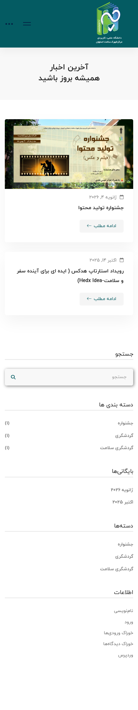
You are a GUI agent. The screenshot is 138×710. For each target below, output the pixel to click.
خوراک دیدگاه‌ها (118, 644)
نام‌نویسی (123, 611)
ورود (129, 622)
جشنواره (69, 423)
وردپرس (125, 655)
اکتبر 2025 (122, 502)
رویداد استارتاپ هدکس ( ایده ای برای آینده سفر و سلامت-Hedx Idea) (70, 276)
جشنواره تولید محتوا (101, 207)
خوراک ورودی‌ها (118, 633)
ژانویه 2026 (122, 490)
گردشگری (69, 436)
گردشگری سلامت (69, 448)
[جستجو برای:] (69, 377)
